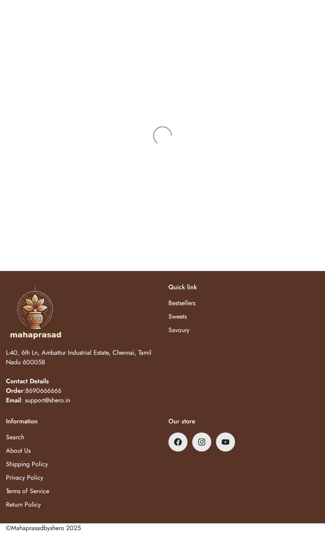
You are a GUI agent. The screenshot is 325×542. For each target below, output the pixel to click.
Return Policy (23, 504)
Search (15, 437)
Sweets (177, 316)
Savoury (178, 329)
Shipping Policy (27, 464)
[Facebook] (177, 442)
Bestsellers (181, 303)
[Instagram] (201, 442)
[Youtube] (225, 442)
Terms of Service (27, 491)
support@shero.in (47, 400)
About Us (18, 450)
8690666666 (43, 390)
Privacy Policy (24, 477)
